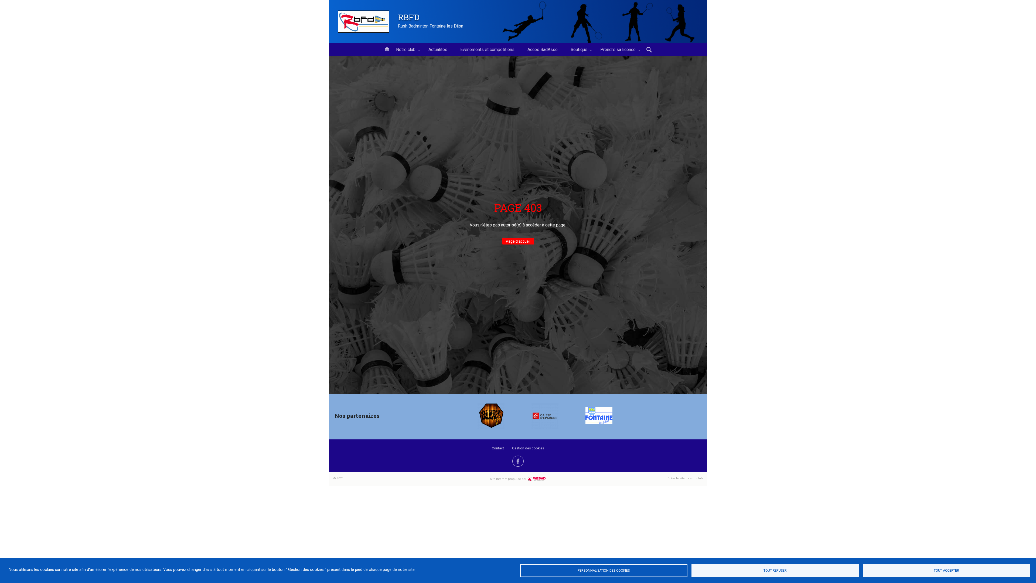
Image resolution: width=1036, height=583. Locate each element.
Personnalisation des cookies (604, 570)
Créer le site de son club (685, 478)
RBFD (409, 17)
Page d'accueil (518, 241)
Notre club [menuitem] (402, 51)
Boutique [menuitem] (575, 51)
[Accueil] (363, 22)
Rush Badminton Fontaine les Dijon (430, 26)
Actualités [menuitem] (437, 49)
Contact (498, 448)
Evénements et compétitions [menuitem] (487, 49)
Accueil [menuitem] (387, 48)
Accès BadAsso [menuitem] (542, 49)
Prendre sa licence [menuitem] (615, 51)
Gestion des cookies (528, 448)
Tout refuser (775, 570)
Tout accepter (946, 570)
